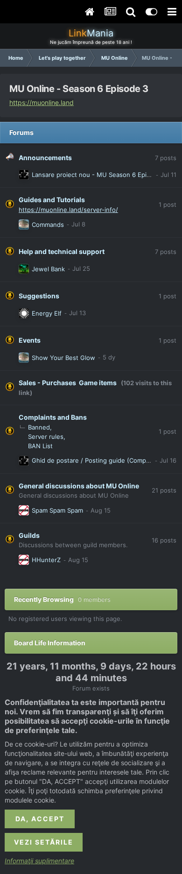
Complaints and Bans (53, 417)
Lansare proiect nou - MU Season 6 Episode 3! (100, 174)
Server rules (45, 436)
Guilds (29, 535)
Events (30, 340)
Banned (39, 427)
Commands (48, 224)
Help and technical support (62, 251)
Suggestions (39, 296)
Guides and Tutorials (52, 200)
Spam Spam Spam (57, 510)
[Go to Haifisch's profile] (24, 224)
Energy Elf (47, 313)
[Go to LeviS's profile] (24, 510)
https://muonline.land (41, 102)
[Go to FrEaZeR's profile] (24, 269)
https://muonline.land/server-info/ (68, 209)
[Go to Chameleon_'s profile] (24, 313)
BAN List (40, 446)
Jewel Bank (48, 269)
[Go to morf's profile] (24, 174)
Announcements (45, 158)
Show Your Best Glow (63, 357)
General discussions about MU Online (79, 486)
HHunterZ (46, 560)
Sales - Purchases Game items (68, 383)
